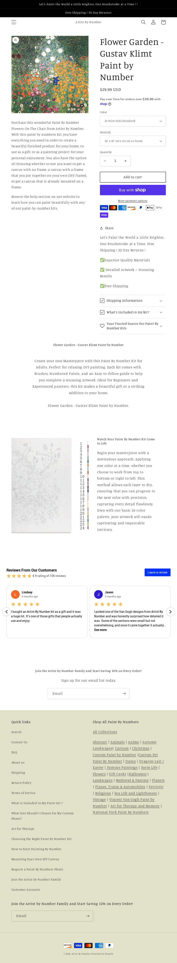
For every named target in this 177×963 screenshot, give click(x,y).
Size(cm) (105, 132)
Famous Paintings (122, 767)
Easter (98, 767)
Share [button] (109, 228)
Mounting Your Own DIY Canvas (35, 859)
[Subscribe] (124, 693)
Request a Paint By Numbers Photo (37, 869)
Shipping (18, 772)
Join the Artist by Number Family (36, 879)
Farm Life (149, 767)
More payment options (132, 200)
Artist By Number (81, 953)
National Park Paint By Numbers (121, 812)
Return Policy (21, 782)
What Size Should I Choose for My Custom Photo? (42, 815)
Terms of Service (23, 793)
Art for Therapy (22, 828)
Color (103, 112)
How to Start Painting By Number (36, 849)
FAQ (14, 752)
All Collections (105, 732)
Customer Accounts (25, 889)
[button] (14, 22)
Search (16, 732)
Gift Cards (117, 774)
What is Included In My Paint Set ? (37, 803)
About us (18, 762)
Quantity (106, 152)
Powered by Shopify (102, 953)
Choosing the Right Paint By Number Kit (41, 839)
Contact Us (19, 742)
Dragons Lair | (151, 761)
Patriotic (156, 786)
